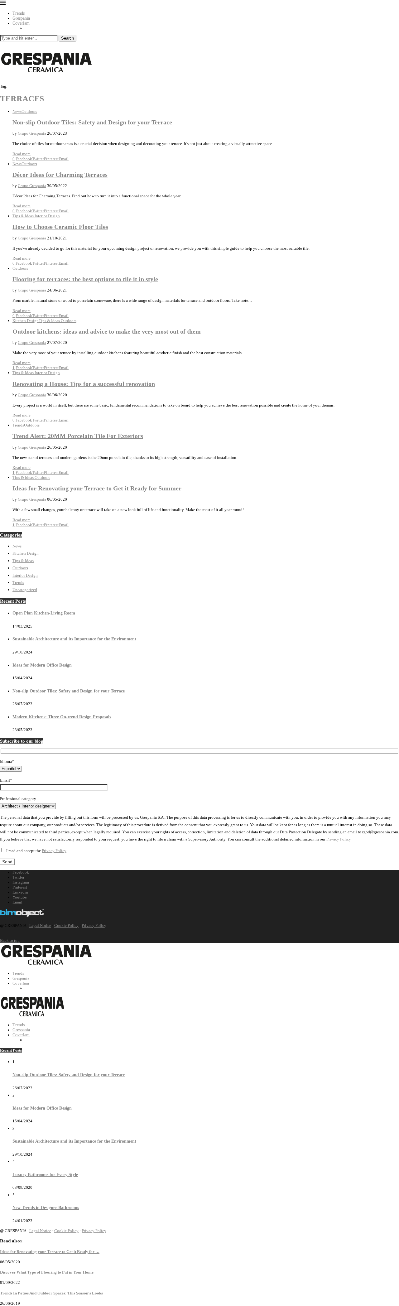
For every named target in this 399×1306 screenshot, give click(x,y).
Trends (18, 13)
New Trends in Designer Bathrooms (45, 1207)
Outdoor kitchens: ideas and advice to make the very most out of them (106, 331)
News (17, 546)
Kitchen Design (25, 553)
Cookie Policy (66, 925)
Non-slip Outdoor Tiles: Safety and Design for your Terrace (92, 122)
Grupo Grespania (32, 133)
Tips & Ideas (23, 560)
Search (67, 38)
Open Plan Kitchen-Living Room (43, 613)
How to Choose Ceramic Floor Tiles (60, 227)
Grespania (21, 18)
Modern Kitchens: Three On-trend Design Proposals (61, 717)
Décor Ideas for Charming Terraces (60, 174)
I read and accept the (36, 850)
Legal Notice (40, 925)
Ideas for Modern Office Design (42, 665)
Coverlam (21, 23)
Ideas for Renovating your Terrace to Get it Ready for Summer (96, 488)
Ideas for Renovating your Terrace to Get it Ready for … (49, 1251)
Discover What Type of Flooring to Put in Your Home (47, 1272)
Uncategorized (24, 589)
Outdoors (20, 568)
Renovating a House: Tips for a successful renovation (83, 384)
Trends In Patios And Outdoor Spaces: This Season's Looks (51, 1293)
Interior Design (25, 575)
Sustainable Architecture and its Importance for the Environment (74, 639)
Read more (21, 154)
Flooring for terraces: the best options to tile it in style (85, 279)
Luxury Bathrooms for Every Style (45, 1174)
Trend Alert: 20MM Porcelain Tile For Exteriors (77, 436)
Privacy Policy (338, 839)
